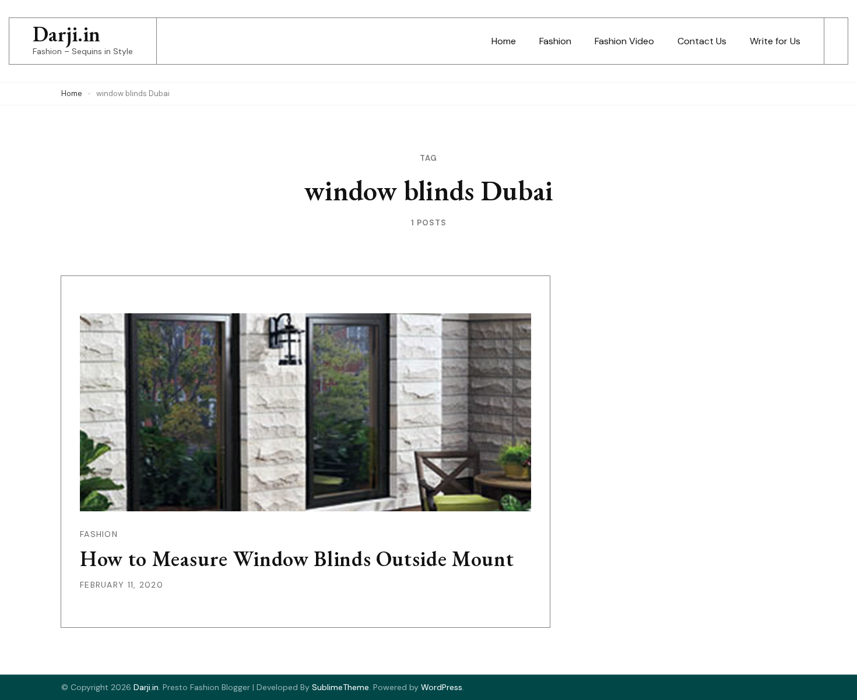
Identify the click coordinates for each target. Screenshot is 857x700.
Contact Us (701, 41)
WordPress (441, 687)
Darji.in (66, 34)
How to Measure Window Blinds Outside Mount (297, 558)
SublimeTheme (340, 687)
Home (503, 41)
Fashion (555, 41)
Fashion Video (624, 41)
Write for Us (775, 41)
